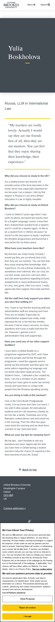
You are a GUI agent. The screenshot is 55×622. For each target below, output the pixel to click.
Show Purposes (27, 599)
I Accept (27, 616)
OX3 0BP (8, 495)
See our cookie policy (42, 569)
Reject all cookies (27, 608)
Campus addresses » (15, 508)
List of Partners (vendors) (13, 593)
